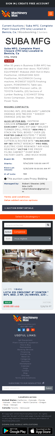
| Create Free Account (32, 3)
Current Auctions (13, 25)
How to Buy (25, 345)
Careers (25, 371)
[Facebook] (23, 330)
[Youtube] (33, 330)
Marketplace (25, 364)
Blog (25, 373)
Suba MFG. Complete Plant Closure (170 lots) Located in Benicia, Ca (27, 29)
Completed (19, 232)
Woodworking (27, 32)
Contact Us (25, 354)
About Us (25, 357)
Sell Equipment (25, 340)
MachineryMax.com (27, 324)
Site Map (25, 375)
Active (8, 232)
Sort (8, 239)
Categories (25, 359)
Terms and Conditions (25, 378)
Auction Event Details (19, 208)
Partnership (25, 347)
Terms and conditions (17, 197)
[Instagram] (28, 330)
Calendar (25, 366)
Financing (25, 352)
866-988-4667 (27, 327)
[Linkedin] (19, 330)
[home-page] (14, 13)
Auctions (25, 361)
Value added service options (21, 200)
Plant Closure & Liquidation (25, 343)
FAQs (25, 368)
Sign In (11, 3)
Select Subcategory (26, 216)
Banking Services (25, 350)
